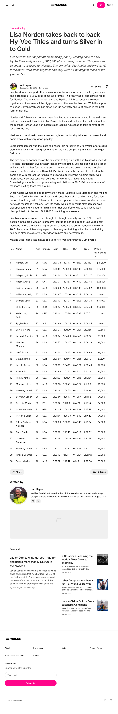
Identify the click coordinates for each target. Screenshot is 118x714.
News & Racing (18, 28)
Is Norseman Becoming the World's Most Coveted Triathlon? (77, 559)
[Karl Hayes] (18, 495)
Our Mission (38, 648)
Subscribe (30, 683)
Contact (36, 655)
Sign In (110, 5)
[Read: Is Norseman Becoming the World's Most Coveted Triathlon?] (102, 559)
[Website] (33, 501)
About (7, 648)
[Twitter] (38, 501)
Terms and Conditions (14, 655)
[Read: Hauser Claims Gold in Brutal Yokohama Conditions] (102, 605)
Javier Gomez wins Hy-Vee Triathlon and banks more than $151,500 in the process (33, 562)
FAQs (63, 648)
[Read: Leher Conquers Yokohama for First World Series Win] (102, 584)
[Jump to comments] (107, 86)
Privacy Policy (96, 648)
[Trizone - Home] (59, 4)
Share (98, 86)
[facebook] (105, 700)
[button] (6, 5)
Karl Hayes (25, 85)
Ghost (19, 700)
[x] (111, 700)
